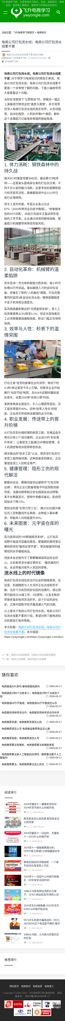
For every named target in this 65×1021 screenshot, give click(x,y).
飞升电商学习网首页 (23, 32)
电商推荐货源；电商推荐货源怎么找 (22, 722)
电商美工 (49, 986)
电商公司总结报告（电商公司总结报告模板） (34, 654)
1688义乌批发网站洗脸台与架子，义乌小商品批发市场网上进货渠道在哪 (41, 894)
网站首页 (14, 986)
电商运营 (37, 986)
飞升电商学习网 (31, 16)
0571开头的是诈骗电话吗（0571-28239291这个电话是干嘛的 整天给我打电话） (42, 923)
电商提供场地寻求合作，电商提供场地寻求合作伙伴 (30, 712)
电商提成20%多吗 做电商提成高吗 (21, 686)
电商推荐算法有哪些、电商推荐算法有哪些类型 (28, 744)
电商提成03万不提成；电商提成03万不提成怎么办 (29, 703)
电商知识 (41, 32)
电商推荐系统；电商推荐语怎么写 (20, 738)
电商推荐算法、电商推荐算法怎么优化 (23, 764)
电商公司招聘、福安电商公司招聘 (28, 659)
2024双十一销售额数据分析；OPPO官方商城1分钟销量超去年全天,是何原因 (42, 851)
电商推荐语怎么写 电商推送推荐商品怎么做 (26, 728)
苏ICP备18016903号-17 (37, 996)
